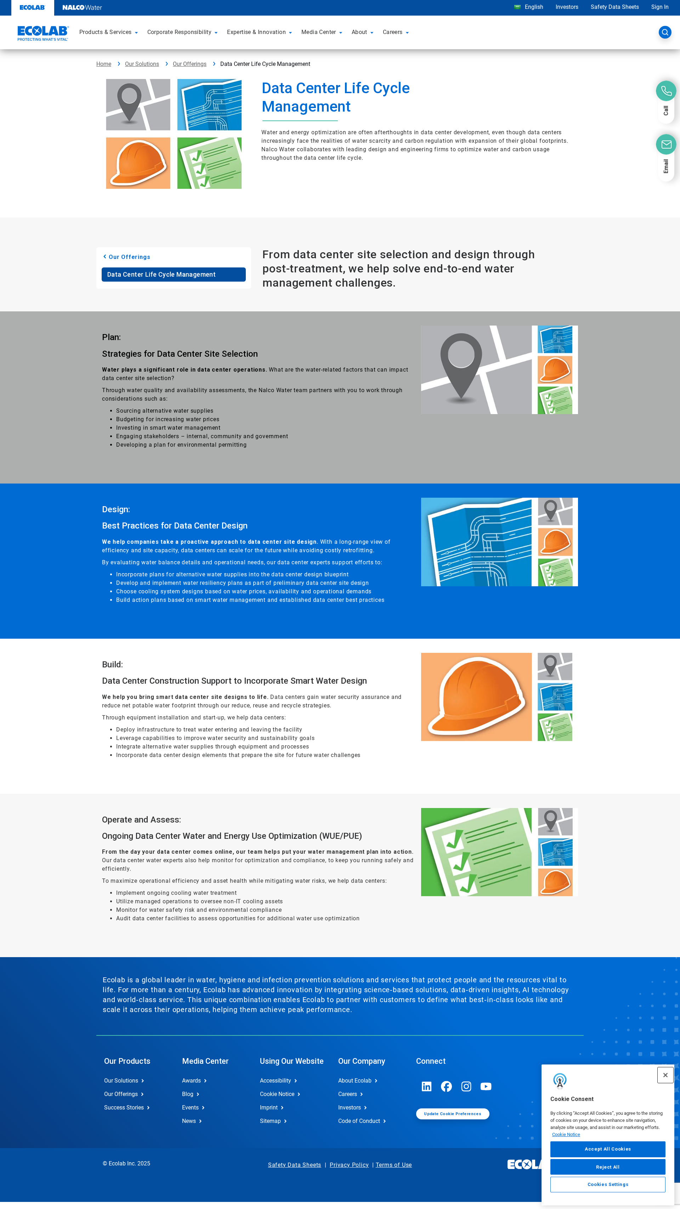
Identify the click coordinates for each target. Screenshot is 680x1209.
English (533, 7)
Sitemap (270, 1121)
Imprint (269, 1107)
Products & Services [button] (105, 32)
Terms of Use (394, 1165)
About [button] (359, 32)
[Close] (665, 1075)
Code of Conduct (359, 1121)
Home (103, 64)
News (189, 1121)
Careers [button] (393, 32)
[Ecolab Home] (42, 34)
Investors (567, 7)
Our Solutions (142, 64)
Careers (347, 1094)
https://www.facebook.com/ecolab (447, 1086)
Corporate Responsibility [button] (179, 32)
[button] (137, 32)
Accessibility (275, 1080)
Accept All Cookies (608, 1149)
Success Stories (124, 1107)
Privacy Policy (349, 1165)
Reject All (608, 1166)
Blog (187, 1094)
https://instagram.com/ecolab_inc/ (466, 1086)
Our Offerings (189, 64)
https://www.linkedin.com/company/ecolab (427, 1086)
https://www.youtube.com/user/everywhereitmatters (486, 1086)
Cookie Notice (566, 1134)
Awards (191, 1080)
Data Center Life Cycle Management (161, 274)
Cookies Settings (608, 1184)
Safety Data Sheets (615, 7)
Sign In (660, 7)
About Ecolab (355, 1080)
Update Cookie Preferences (452, 1114)
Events (190, 1107)
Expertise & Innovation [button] (256, 32)
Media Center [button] (318, 32)
